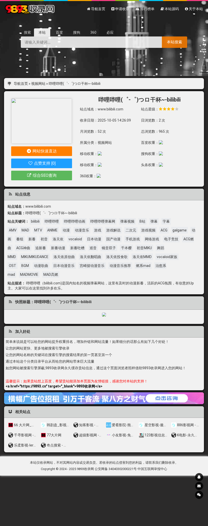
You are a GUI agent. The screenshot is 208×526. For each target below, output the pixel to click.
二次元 (131, 230)
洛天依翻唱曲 (90, 257)
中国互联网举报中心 (152, 469)
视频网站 (38, 84)
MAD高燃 (50, 274)
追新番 (40, 248)
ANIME (52, 230)
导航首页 (21, 84)
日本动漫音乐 (64, 266)
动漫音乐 (82, 230)
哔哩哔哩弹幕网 (102, 221)
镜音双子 (109, 248)
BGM (25, 266)
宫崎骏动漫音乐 (92, 266)
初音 (44, 239)
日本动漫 (94, 239)
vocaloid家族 (167, 257)
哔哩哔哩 (52, 221)
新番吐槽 (77, 248)
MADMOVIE (29, 274)
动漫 (66, 230)
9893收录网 (85, 469)
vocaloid (75, 239)
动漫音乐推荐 (120, 266)
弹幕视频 (127, 221)
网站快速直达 (44, 151)
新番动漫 (58, 248)
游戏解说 (113, 230)
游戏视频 (148, 230)
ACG (164, 230)
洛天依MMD (142, 257)
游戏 (97, 230)
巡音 (93, 248)
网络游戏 (152, 239)
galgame (179, 230)
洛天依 (58, 239)
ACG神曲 (23, 248)
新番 (32, 239)
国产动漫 (113, 239)
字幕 (166, 221)
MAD (25, 230)
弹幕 (154, 221)
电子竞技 (171, 239)
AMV (12, 230)
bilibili (35, 221)
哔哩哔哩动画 (74, 221)
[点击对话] (104, 398)
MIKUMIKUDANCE (34, 257)
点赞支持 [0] (44, 163)
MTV (38, 230)
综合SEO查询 (44, 175)
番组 (19, 239)
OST (12, 266)
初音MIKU (144, 248)
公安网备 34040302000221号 (116, 469)
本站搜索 (174, 42)
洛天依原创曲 (64, 257)
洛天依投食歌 (117, 257)
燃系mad (143, 266)
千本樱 (126, 248)
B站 (142, 221)
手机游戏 (133, 239)
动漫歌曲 (41, 266)
